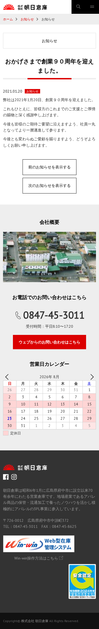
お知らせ (27, 19)
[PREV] (8, 377)
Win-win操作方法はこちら (36, 558)
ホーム (8, 19)
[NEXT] (91, 377)
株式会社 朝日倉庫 (34, 621)
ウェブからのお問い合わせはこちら (49, 342)
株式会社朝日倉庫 (25, 7)
